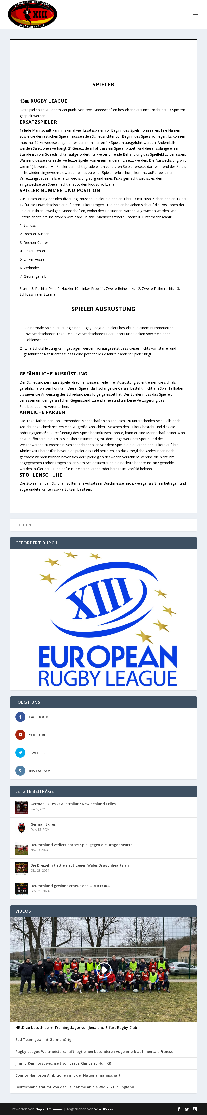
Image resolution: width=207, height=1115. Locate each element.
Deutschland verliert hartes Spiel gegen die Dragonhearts (81, 844)
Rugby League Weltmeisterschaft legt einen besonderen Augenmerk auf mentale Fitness (94, 1051)
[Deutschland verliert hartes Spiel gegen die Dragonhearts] (21, 848)
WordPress (103, 1109)
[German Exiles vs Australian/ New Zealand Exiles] (21, 807)
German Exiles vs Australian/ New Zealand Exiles (73, 803)
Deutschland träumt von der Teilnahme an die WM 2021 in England (74, 1087)
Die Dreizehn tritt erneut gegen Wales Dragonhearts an (80, 865)
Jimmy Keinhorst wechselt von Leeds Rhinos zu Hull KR (63, 1063)
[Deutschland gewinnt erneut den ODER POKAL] (21, 889)
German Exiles (43, 824)
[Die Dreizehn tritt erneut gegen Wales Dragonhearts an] (21, 868)
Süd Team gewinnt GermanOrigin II (46, 1039)
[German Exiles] (21, 827)
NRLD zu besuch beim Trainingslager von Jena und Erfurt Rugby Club (76, 1027)
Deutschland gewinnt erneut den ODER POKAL (71, 885)
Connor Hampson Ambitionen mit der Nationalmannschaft (68, 1075)
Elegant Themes (49, 1109)
